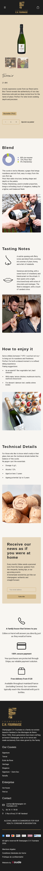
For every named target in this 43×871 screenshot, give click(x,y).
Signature (6, 753)
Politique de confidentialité (12, 857)
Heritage (5, 764)
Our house (6, 788)
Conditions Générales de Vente (14, 853)
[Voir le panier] (38, 7)
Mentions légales (9, 849)
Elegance (5, 768)
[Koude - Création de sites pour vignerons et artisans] (16, 863)
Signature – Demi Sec (10, 772)
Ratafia (5, 776)
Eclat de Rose (7, 760)
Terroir (4, 757)
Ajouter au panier (27, 122)
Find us (5, 792)
